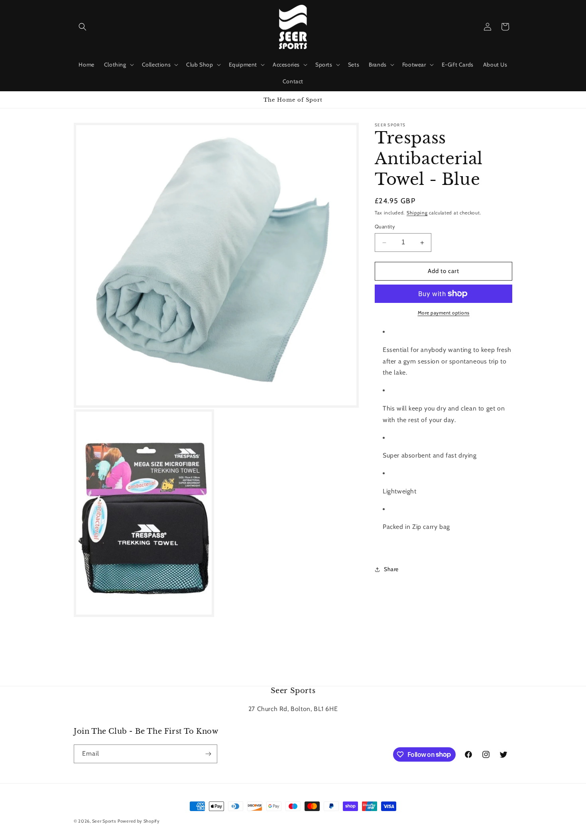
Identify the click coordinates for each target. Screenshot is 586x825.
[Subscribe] (208, 753)
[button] (82, 26)
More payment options (444, 313)
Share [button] (391, 569)
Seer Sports (104, 821)
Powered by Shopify (139, 821)
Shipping (417, 213)
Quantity (385, 227)
